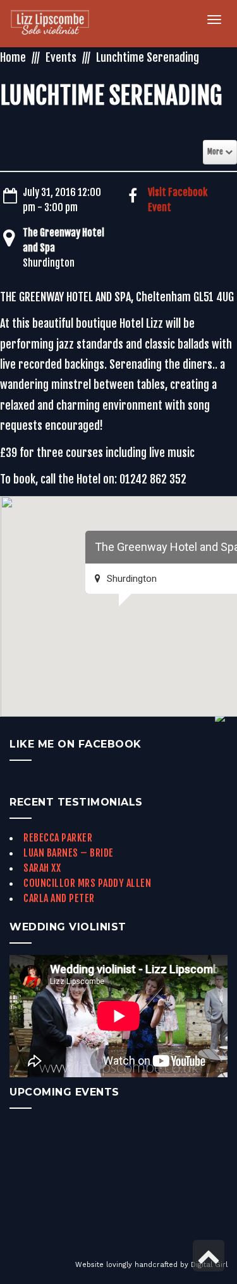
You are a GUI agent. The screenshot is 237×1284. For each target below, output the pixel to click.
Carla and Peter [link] (59, 898)
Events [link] (61, 57)
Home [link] (13, 57)
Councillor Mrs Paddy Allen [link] (87, 883)
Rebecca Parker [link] (57, 837)
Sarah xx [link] (42, 868)
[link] (57, 23)
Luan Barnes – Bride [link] (68, 853)
